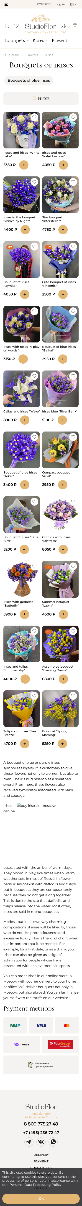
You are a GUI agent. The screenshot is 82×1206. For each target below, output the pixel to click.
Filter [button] (44, 98)
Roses (38, 40)
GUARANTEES (41, 1168)
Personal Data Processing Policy (36, 1185)
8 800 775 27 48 (41, 1124)
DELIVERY (41, 1154)
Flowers (32, 55)
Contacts (44, 4)
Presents (60, 40)
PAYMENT (41, 1161)
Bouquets (15, 40)
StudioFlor (11, 55)
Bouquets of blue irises (29, 80)
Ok (41, 1198)
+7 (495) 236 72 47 (41, 1132)
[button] (6, 4)
